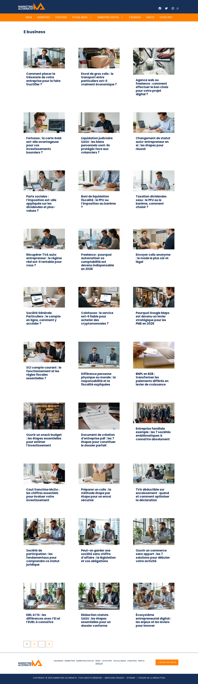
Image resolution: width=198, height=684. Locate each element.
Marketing (43, 17)
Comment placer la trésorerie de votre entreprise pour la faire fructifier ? (43, 79)
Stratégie (61, 17)
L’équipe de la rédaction (151, 677)
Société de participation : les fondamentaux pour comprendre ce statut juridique (42, 557)
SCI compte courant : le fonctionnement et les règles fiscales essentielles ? (43, 372)
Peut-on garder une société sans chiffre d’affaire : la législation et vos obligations (98, 555)
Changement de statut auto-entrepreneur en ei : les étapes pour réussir (153, 143)
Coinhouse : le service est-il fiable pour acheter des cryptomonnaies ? (97, 318)
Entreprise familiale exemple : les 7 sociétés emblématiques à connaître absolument (153, 434)
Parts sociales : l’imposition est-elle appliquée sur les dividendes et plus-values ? (41, 203)
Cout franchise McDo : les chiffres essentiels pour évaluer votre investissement (42, 494)
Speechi (99, 663)
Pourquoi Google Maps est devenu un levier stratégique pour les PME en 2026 (152, 318)
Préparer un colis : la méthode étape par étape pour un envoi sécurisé (96, 494)
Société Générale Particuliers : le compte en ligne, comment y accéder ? (43, 318)
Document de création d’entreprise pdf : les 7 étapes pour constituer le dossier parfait (98, 440)
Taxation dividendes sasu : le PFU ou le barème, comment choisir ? (151, 201)
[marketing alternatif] (31, 8)
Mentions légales (114, 677)
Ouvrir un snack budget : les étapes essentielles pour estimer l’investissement (44, 440)
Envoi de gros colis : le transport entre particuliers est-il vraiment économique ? (99, 79)
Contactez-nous (167, 662)
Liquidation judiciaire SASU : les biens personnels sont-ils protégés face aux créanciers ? (97, 145)
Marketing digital (108, 17)
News (29, 17)
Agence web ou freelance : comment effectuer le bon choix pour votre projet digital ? (152, 87)
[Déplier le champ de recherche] (177, 8)
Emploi (150, 17)
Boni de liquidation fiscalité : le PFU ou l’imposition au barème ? (98, 201)
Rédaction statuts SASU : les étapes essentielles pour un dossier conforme (96, 620)
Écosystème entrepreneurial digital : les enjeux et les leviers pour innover (153, 620)
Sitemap (131, 677)
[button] (90, 17)
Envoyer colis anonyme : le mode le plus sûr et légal (153, 258)
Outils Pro (165, 17)
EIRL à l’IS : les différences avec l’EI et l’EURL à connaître (43, 618)
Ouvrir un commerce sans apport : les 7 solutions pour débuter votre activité (153, 555)
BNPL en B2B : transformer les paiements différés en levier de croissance (152, 379)
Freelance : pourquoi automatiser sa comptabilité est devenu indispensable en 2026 (97, 262)
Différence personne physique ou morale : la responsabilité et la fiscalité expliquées (98, 379)
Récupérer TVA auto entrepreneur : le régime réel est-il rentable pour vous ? (44, 260)
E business (135, 17)
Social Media (79, 17)
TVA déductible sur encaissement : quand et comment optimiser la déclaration (152, 494)
